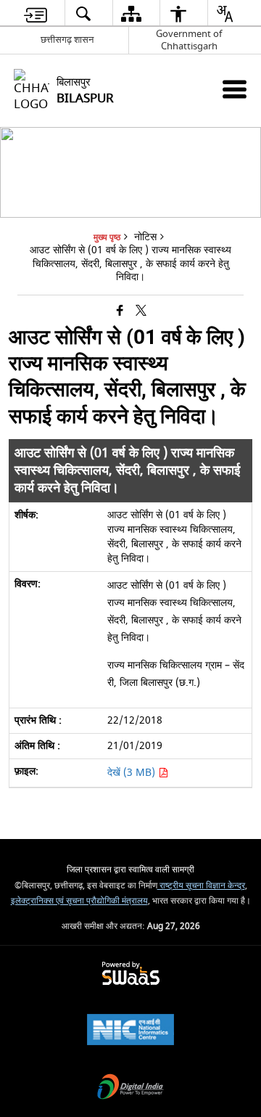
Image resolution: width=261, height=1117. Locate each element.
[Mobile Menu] (234, 89)
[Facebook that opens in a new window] (120, 312)
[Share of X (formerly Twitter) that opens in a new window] (141, 312)
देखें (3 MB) (132, 772)
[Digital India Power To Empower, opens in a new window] (130, 1088)
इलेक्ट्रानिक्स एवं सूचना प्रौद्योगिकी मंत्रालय (79, 901)
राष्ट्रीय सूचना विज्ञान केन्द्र (201, 886)
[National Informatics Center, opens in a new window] (130, 1031)
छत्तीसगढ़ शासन (67, 39)
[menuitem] (35, 13)
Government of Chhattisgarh (189, 40)
